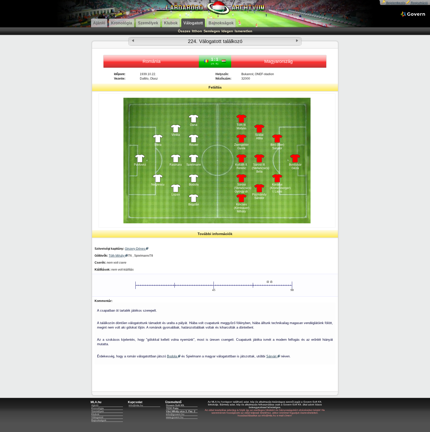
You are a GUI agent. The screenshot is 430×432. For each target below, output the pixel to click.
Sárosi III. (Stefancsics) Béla (259, 167)
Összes (184, 31)
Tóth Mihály (117, 255)
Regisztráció (419, 3)
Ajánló (95, 405)
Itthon (197, 31)
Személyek (97, 411)
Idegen (227, 31)
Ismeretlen (243, 31)
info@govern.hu (175, 414)
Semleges (212, 31)
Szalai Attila (259, 136)
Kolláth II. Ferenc (241, 166)
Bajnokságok (98, 420)
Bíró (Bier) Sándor (277, 146)
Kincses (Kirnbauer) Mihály (241, 207)
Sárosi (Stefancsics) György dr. (241, 187)
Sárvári (271, 356)
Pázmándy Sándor (259, 196)
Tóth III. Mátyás (241, 126)
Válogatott (97, 417)
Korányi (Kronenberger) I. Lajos (277, 187)
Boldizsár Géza (295, 166)
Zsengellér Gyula (241, 146)
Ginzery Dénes (135, 248)
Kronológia (97, 408)
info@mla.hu (136, 405)
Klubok (95, 414)
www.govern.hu (174, 417)
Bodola (172, 356)
